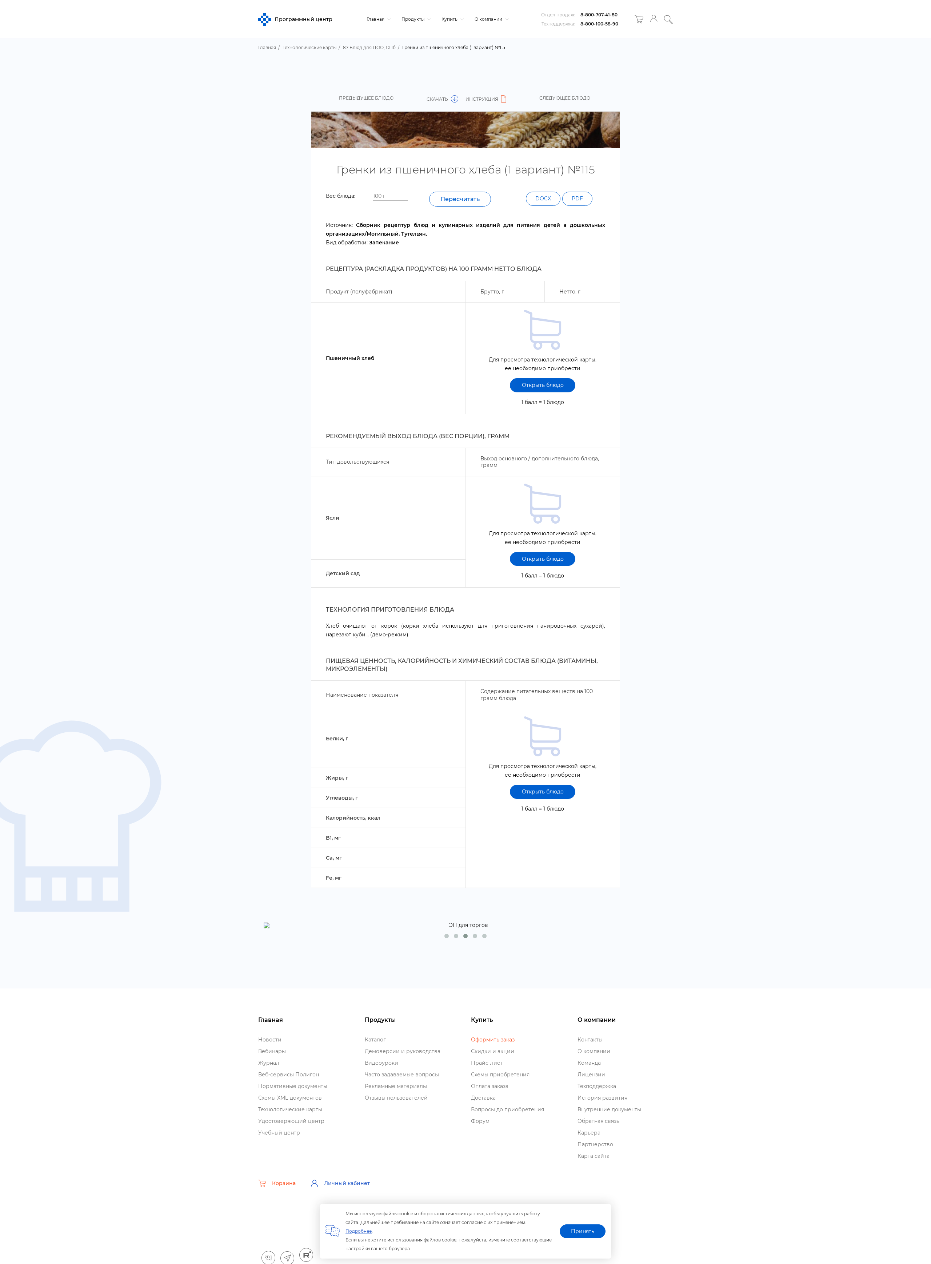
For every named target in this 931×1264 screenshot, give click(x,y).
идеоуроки (381, 1063)
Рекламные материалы (396, 1086)
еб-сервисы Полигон (288, 1074)
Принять (582, 1231)
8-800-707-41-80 (599, 14)
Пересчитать (460, 199)
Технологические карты (290, 1109)
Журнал (268, 1063)
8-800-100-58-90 (599, 24)
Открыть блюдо (543, 385)
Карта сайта (594, 1156)
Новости (269, 1039)
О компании (489, 19)
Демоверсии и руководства (402, 1051)
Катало (375, 1039)
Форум (480, 1121)
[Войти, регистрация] (653, 19)
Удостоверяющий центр (291, 1121)
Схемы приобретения (500, 1074)
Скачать (438, 99)
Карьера (589, 1132)
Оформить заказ (493, 1039)
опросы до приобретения (507, 1109)
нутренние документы (609, 1109)
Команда (589, 1063)
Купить (450, 19)
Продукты (413, 19)
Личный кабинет (347, 1183)
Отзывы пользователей (396, 1098)
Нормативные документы (292, 1086)
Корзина (284, 1183)
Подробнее (358, 1231)
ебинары (272, 1051)
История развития (602, 1098)
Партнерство (595, 1144)
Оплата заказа (489, 1086)
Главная (376, 19)
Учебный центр (279, 1132)
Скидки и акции (492, 1051)
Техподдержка (597, 1086)
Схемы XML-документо (290, 1098)
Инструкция (482, 99)
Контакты (590, 1039)
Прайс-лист (487, 1063)
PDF (577, 198)
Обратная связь (598, 1121)
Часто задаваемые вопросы (402, 1074)
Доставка (483, 1098)
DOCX (543, 198)
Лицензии (591, 1074)
